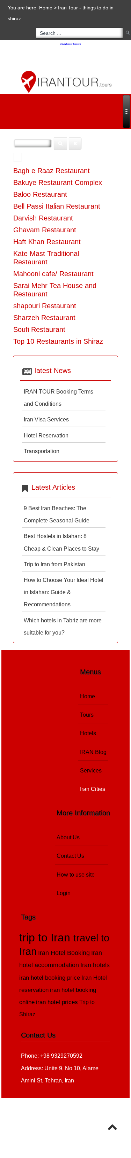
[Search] (60, 143)
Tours (87, 715)
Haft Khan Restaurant (47, 242)
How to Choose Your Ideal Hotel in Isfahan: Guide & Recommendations (63, 592)
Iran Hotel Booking (64, 952)
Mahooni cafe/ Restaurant (53, 274)
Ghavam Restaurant (44, 230)
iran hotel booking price (49, 977)
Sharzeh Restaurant (44, 317)
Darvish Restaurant (43, 218)
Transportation (41, 451)
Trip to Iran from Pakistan (54, 564)
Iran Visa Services (46, 419)
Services (91, 771)
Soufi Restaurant (39, 329)
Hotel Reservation (46, 435)
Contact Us (70, 856)
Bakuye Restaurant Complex (57, 182)
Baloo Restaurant (40, 194)
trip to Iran (46, 937)
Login (64, 893)
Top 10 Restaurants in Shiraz (58, 341)
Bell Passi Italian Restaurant (56, 206)
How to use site (76, 875)
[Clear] (75, 143)
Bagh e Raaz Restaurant (51, 170)
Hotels (88, 733)
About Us (68, 837)
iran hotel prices (57, 1002)
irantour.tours (70, 44)
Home (45, 7)
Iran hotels (95, 965)
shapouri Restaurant (44, 306)
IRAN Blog (93, 752)
